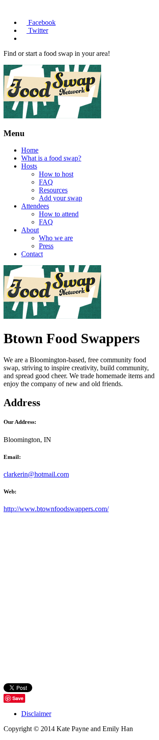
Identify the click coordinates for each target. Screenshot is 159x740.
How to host (56, 174)
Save (17, 698)
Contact (32, 254)
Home (29, 150)
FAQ (46, 182)
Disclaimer (36, 713)
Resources (53, 190)
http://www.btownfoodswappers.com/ (56, 509)
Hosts (29, 166)
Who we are (56, 238)
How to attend (59, 214)
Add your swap (60, 198)
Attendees (35, 206)
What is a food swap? (51, 158)
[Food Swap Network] (52, 116)
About (30, 230)
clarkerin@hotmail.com (36, 474)
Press (46, 246)
